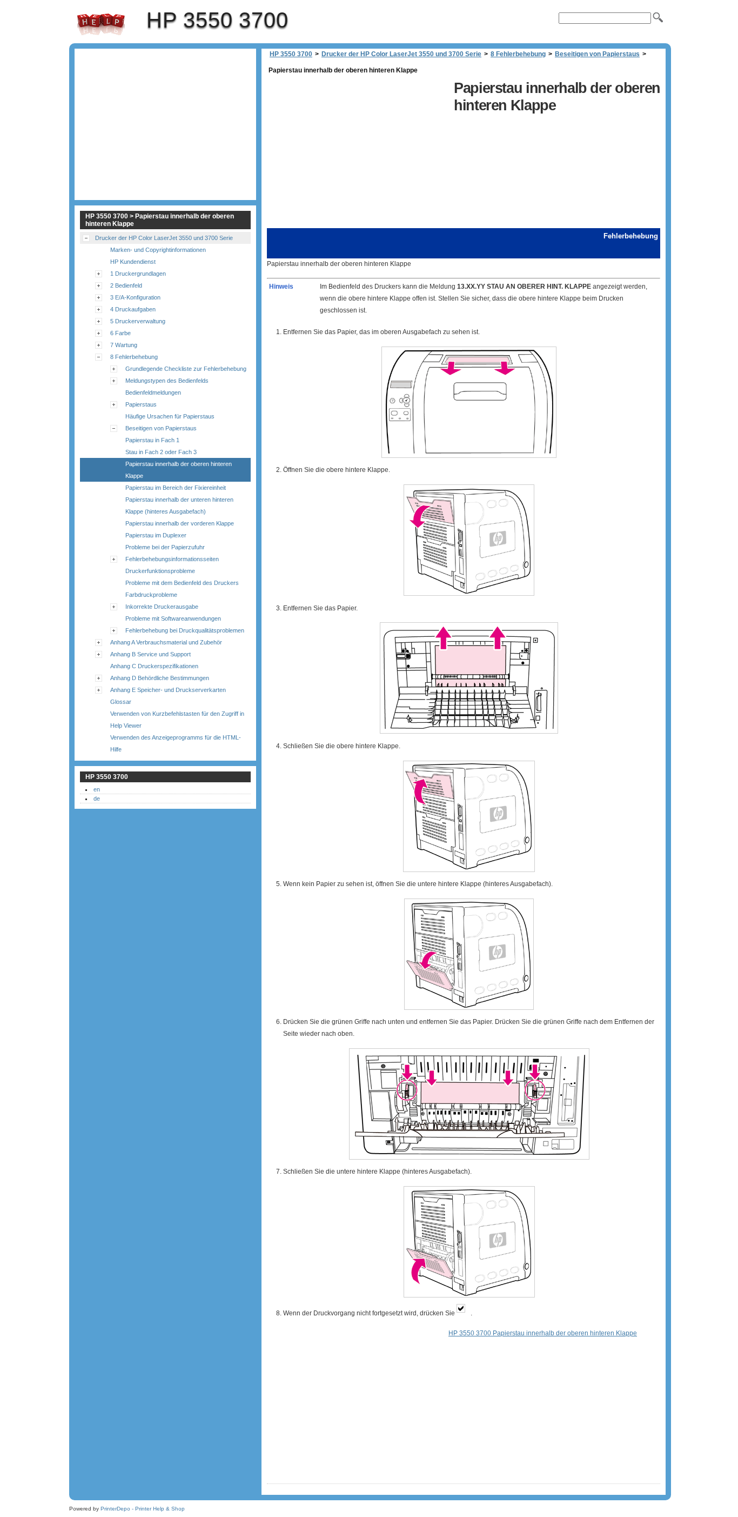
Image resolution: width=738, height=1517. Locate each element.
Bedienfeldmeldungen (153, 392)
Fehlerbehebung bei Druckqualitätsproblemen (184, 630)
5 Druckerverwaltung (137, 321)
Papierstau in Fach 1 (152, 440)
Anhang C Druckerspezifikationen (154, 666)
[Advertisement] (357, 152)
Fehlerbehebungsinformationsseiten (172, 559)
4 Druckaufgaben (133, 309)
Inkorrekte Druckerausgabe (161, 606)
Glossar (120, 701)
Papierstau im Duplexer (155, 535)
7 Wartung (123, 345)
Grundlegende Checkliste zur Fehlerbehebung (185, 368)
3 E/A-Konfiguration (135, 297)
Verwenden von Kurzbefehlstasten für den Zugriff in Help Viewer (177, 719)
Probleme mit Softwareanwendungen (173, 618)
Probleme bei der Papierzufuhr (165, 547)
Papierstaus (141, 404)
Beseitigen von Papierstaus (597, 54)
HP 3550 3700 (101, 24)
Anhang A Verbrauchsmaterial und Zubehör (166, 642)
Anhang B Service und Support (150, 654)
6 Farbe (120, 333)
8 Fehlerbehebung (518, 54)
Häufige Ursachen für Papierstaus (169, 416)
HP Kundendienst (133, 261)
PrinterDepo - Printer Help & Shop (142, 1509)
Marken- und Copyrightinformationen (158, 250)
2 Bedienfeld (126, 285)
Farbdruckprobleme (151, 594)
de (96, 798)
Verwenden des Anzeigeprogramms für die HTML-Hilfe (175, 743)
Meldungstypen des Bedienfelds (167, 380)
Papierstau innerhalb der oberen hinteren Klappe (178, 470)
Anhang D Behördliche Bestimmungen (159, 678)
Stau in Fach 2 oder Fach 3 (161, 452)
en (96, 789)
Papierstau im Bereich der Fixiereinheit (175, 487)
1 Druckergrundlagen (138, 273)
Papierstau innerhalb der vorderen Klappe (179, 523)
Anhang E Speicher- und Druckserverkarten (168, 690)
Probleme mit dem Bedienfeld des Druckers (182, 583)
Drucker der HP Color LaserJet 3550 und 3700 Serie (401, 54)
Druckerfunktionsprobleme (160, 571)
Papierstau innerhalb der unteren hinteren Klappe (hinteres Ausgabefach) (179, 505)
